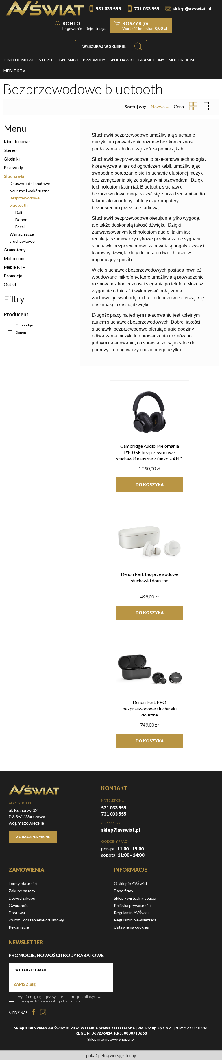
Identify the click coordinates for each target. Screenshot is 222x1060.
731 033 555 (146, 8)
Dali (18, 212)
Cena (179, 106)
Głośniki (12, 158)
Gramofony (15, 249)
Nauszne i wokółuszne (30, 190)
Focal (20, 226)
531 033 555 (108, 8)
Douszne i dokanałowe (30, 183)
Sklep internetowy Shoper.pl (111, 1039)
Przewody (13, 167)
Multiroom (14, 258)
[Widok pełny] (205, 106)
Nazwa (158, 106)
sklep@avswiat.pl (192, 8)
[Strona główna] (45, 8)
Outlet (10, 284)
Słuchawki (14, 176)
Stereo (10, 150)
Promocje (13, 275)
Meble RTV (14, 267)
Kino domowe (17, 141)
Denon (21, 219)
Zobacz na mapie (33, 837)
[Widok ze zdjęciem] (193, 106)
